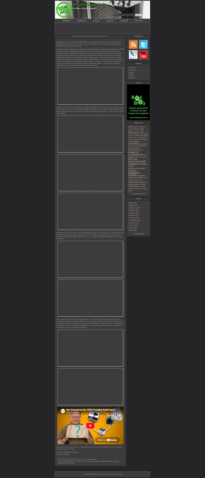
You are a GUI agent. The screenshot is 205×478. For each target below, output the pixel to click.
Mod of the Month (142, 135)
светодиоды (133, 186)
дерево (131, 157)
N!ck (59, 459)
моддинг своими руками (136, 177)
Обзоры (132, 78)
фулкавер (135, 188)
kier (146, 133)
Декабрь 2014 (134, 213)
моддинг (132, 170)
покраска (143, 182)
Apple (130, 127)
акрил (136, 141)
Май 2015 (133, 203)
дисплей (96, 461)
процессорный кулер (136, 184)
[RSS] (133, 44)
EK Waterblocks (136, 132)
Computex (142, 127)
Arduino (135, 127)
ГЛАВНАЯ (66, 21)
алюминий (133, 144)
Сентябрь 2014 (135, 220)
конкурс (143, 164)
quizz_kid (137, 137)
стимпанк (142, 186)
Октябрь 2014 (134, 218)
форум (66, 454)
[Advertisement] (102, 28)
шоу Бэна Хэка (69, 463)
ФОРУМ (110, 21)
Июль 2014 (133, 225)
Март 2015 (133, 205)
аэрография (143, 144)
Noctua (130, 137)
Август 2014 (134, 223)
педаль (116, 461)
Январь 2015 (134, 210)
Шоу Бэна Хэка (81, 42)
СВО (130, 141)
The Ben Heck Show (71, 452)
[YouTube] (143, 54)
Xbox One (78, 461)
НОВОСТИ (81, 21)
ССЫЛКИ (124, 21)
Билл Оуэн (143, 139)
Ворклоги (133, 70)
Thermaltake (134, 139)
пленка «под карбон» (135, 180)
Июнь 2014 (133, 228)
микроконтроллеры (136, 168)
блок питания (133, 146)
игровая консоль (140, 157)
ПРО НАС (139, 21)
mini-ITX (131, 135)
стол (130, 188)
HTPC (142, 133)
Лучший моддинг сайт (89, 4)
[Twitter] (143, 44)
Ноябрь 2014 (134, 215)
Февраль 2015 (135, 208)
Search (138, 15)
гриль (145, 155)
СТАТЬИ (96, 21)
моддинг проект (134, 174)
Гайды (132, 73)
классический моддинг (137, 162)
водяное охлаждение (135, 153)
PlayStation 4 (69, 461)
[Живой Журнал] (133, 54)
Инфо (132, 75)
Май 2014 (133, 230)
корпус (131, 166)
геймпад (90, 461)
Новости (133, 68)
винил (140, 150)
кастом (132, 159)
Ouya (63, 461)
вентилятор (133, 150)
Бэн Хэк (84, 461)
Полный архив (138, 234)
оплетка (144, 178)
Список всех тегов (138, 194)
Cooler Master (133, 129)
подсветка (133, 182)
